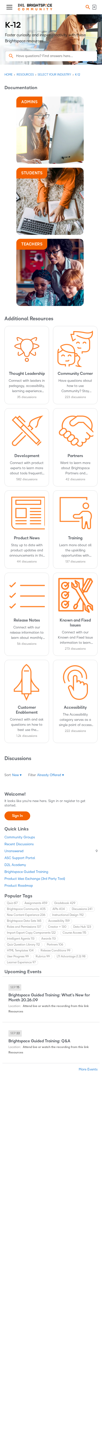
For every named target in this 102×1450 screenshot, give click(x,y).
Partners (55, 944)
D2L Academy (15, 865)
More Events (88, 1069)
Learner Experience (21, 962)
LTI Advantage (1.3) (71, 956)
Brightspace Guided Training (26, 872)
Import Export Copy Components (31, 932)
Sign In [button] (17, 816)
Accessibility (59, 921)
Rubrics (43, 956)
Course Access (74, 932)
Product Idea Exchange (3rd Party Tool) (34, 879)
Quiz (12, 903)
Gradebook (64, 903)
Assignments (36, 903)
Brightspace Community (26, 909)
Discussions (82, 909)
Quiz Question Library (23, 944)
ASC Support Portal (19, 858)
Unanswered (51, 851)
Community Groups (19, 837)
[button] (87, 7)
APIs (58, 909)
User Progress (18, 956)
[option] (14, 987)
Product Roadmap (18, 885)
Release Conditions (55, 950)
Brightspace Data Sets (24, 921)
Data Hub (82, 926)
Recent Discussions (19, 844)
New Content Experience (26, 915)
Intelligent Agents (20, 938)
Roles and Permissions (24, 926)
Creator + (57, 926)
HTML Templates (20, 950)
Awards (48, 938)
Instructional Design (68, 915)
